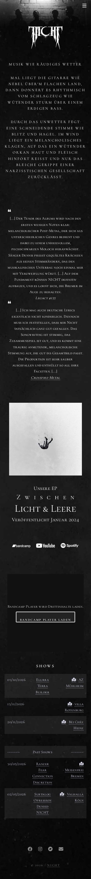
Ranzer (42, 764)
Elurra (42, 679)
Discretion (42, 782)
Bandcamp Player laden (45, 620)
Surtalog (42, 794)
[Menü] (83, 5)
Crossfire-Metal (45, 377)
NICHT (42, 812)
